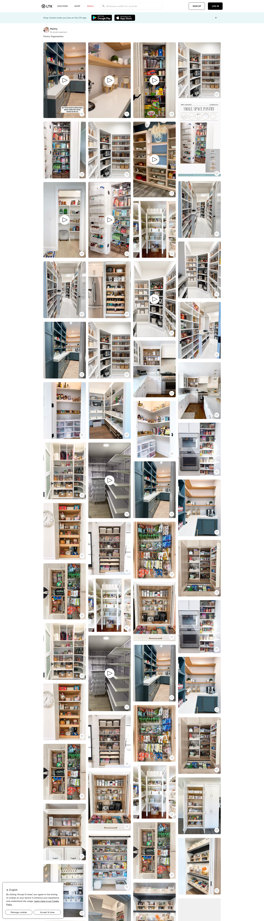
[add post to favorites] (81, 114)
